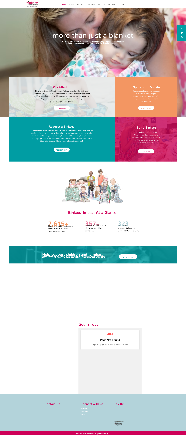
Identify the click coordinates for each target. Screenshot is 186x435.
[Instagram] (182, 36)
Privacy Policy (103, 433)
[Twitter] (182, 32)
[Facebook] (182, 28)
